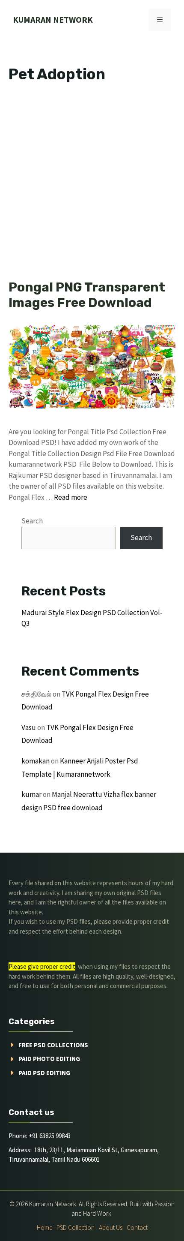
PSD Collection (75, 1227)
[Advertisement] (92, 184)
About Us (110, 1227)
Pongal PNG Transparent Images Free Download (87, 294)
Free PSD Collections (53, 1045)
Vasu (28, 727)
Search (32, 521)
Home (44, 1227)
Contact (137, 1227)
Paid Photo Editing (49, 1059)
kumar (31, 794)
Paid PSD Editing (44, 1073)
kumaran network (53, 19)
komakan (35, 761)
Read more (70, 497)
